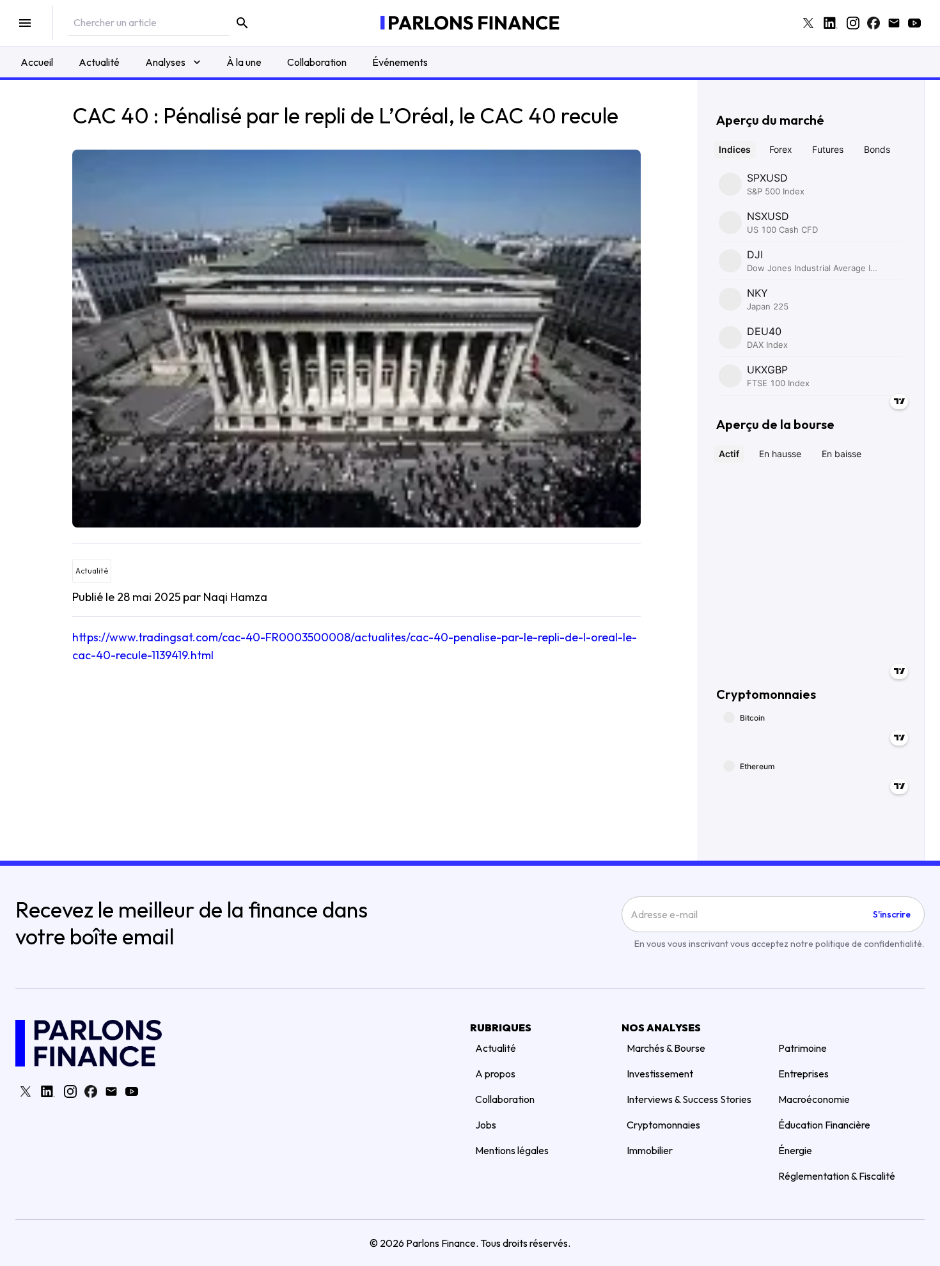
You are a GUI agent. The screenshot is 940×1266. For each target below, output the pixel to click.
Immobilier (650, 1150)
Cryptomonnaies (663, 1124)
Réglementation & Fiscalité (836, 1175)
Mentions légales (512, 1150)
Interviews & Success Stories (689, 1099)
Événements (400, 62)
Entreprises (803, 1073)
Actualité (99, 62)
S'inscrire (892, 914)
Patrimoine (802, 1048)
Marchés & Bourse (666, 1048)
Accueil (36, 62)
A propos (495, 1073)
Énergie (795, 1150)
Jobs (485, 1124)
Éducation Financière (824, 1124)
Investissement (660, 1073)
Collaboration (317, 62)
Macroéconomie (814, 1099)
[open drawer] (25, 23)
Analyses (165, 62)
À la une (244, 62)
